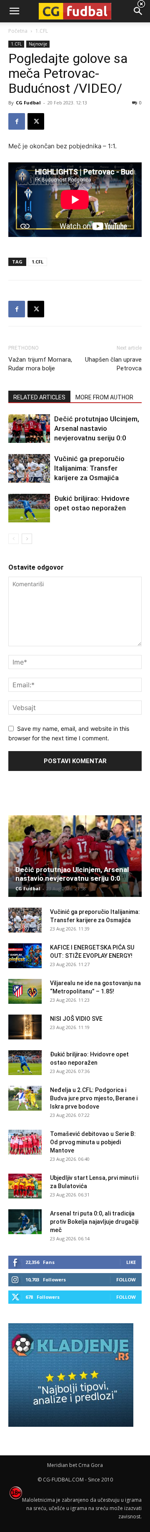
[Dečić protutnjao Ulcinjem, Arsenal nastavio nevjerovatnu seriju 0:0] (29, 428)
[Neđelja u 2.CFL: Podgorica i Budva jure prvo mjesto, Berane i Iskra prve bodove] (25, 1098)
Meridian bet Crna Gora (75, 1465)
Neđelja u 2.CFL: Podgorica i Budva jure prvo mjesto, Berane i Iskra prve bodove (94, 1098)
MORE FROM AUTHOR (104, 397)
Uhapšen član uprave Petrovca (113, 364)
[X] (36, 121)
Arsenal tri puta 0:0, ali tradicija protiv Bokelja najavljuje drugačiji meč (94, 1221)
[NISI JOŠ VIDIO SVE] (25, 1027)
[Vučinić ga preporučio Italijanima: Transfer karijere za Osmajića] (29, 468)
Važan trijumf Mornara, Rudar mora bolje (40, 364)
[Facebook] (16, 121)
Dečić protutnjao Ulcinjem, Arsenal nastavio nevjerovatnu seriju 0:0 (96, 428)
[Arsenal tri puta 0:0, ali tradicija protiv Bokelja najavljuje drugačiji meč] (25, 1221)
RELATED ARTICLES (39, 397)
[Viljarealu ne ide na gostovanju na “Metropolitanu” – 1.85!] (25, 991)
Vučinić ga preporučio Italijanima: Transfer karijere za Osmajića (89, 468)
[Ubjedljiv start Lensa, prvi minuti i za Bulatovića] (25, 1186)
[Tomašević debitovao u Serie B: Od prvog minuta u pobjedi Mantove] (25, 1142)
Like (131, 1262)
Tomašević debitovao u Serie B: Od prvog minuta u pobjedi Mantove (93, 1142)
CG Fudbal (28, 102)
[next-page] (27, 539)
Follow (126, 1279)
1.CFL (37, 262)
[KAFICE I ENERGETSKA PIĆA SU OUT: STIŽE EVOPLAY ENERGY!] (25, 955)
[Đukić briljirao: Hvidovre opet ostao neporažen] (29, 508)
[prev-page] (13, 539)
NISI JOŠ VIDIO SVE (76, 1018)
